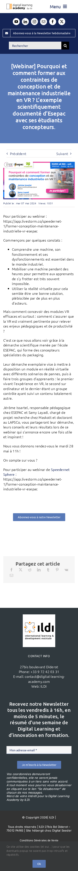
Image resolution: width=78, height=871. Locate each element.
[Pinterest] (57, 570)
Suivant (62, 153)
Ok (39, 864)
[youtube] (16, 21)
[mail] (43, 21)
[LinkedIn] (39, 570)
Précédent (18, 153)
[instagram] (34, 21)
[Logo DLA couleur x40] (19, 5)
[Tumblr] (48, 570)
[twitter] (61, 21)
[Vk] (66, 570)
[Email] (11, 575)
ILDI (44, 686)
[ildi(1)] (39, 616)
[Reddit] (30, 570)
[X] (20, 570)
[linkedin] (25, 21)
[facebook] (52, 21)
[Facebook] (11, 570)
